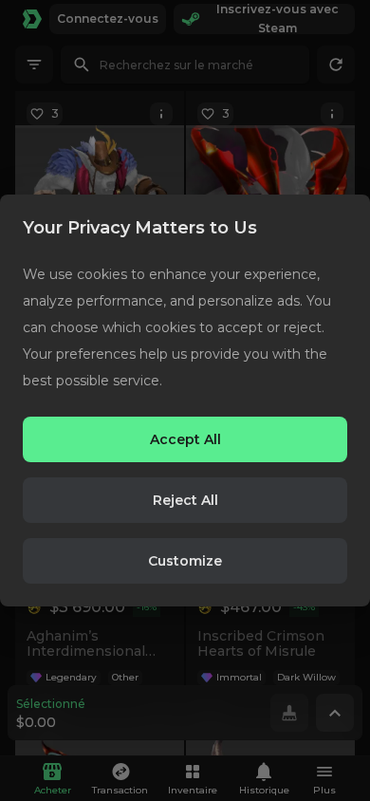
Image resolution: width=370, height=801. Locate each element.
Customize (185, 560)
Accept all (185, 439)
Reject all (185, 500)
